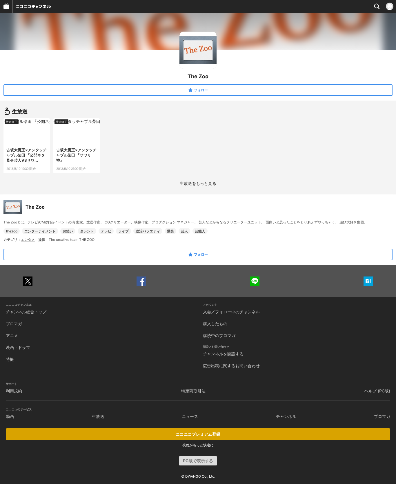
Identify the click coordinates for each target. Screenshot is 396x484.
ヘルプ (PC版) (377, 390)
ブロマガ (14, 323)
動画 (10, 416)
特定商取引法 (193, 390)
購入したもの (215, 323)
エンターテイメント (40, 231)
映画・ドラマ (18, 347)
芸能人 (200, 231)
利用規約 (14, 390)
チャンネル (286, 416)
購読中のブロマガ (219, 335)
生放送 (98, 416)
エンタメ (28, 239)
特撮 (10, 359)
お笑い (68, 231)
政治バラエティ (148, 231)
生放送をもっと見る (198, 183)
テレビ (106, 231)
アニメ (12, 335)
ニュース (190, 416)
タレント (87, 231)
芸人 (184, 231)
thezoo (11, 231)
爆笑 (170, 231)
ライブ (123, 231)
